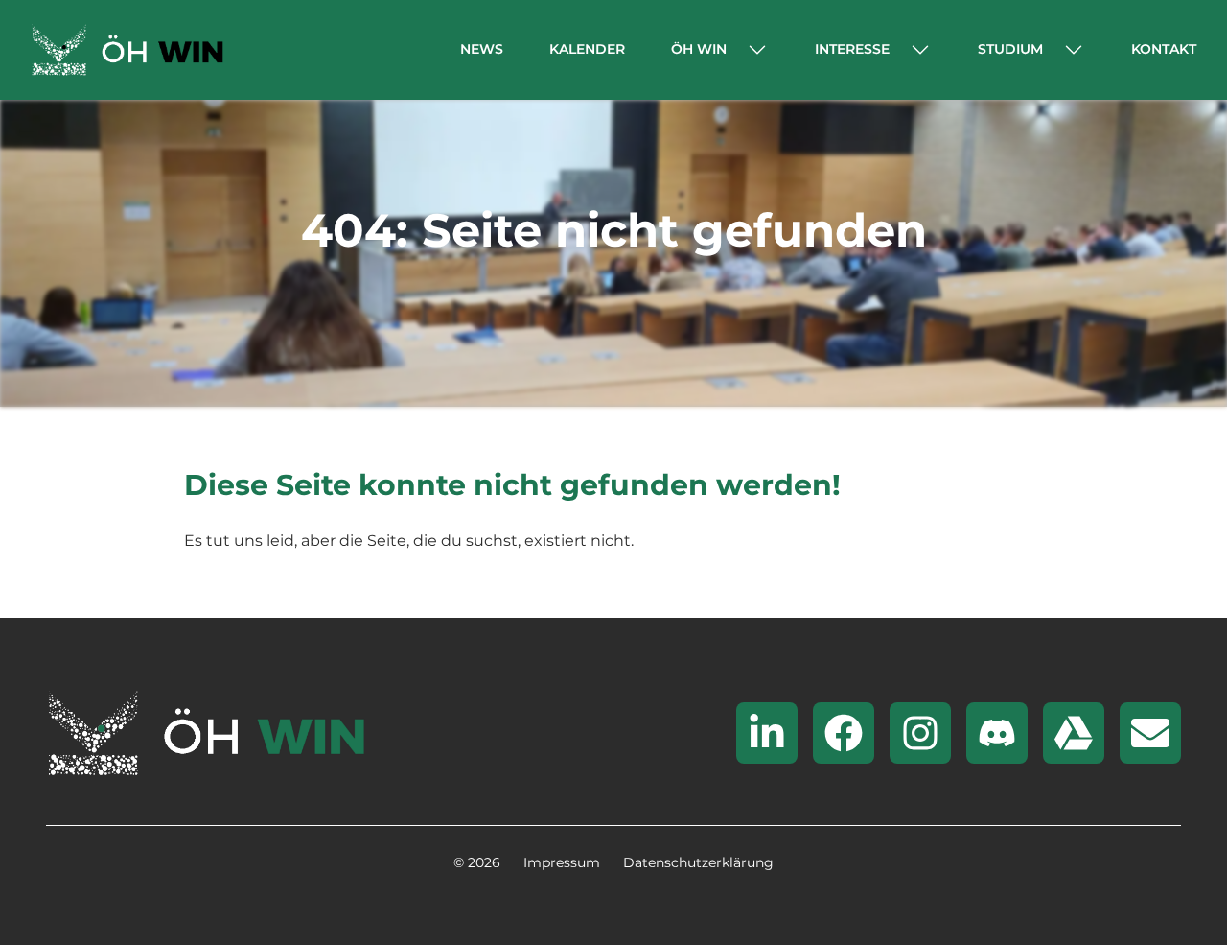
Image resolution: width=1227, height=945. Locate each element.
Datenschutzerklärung (698, 862)
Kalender (587, 49)
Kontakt (1163, 49)
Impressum (561, 862)
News (481, 49)
